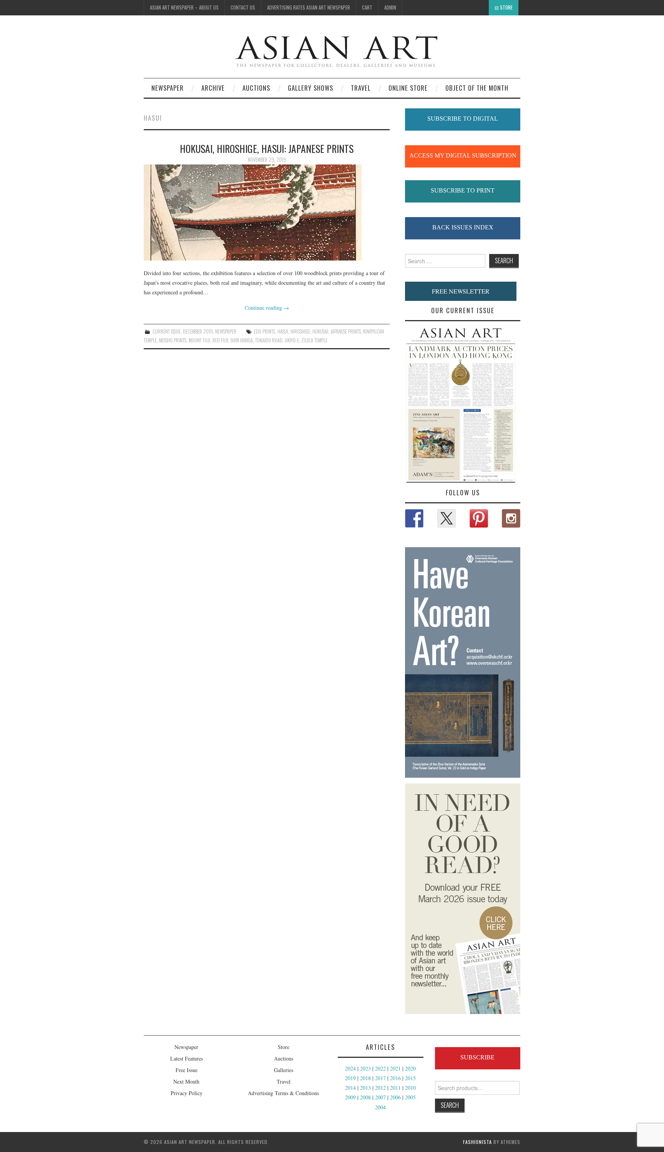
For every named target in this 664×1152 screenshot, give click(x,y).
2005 (410, 1097)
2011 (395, 1087)
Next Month (186, 1081)
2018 (365, 1078)
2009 (350, 1097)
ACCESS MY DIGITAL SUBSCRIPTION (462, 155)
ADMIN (390, 7)
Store (506, 7)
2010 (410, 1087)
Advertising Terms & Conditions (283, 1093)
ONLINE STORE (408, 88)
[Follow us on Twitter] (446, 518)
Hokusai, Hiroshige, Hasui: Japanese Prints (267, 148)
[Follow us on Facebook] (414, 518)
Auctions (283, 1058)
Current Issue (167, 331)
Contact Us (243, 7)
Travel (361, 88)
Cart (367, 7)
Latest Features (186, 1058)
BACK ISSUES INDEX (462, 227)
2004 (380, 1107)
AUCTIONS (256, 88)
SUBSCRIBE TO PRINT (463, 190)
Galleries (283, 1070)
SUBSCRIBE (477, 1057)
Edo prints (264, 331)
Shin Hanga (242, 340)
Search (450, 1105)
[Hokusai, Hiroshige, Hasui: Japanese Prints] (267, 212)
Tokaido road (268, 340)
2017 (380, 1078)
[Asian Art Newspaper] (292, 49)
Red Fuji (220, 340)
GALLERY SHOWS (310, 88)
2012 (380, 1087)
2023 (365, 1068)
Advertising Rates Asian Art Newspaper (308, 7)
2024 (350, 1068)
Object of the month (476, 88)
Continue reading (267, 307)
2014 (350, 1087)
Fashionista (477, 1141)
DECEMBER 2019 (198, 331)
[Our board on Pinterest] (479, 518)
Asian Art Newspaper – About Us (184, 7)
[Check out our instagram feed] (511, 518)
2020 (410, 1068)
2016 (395, 1078)
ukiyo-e (292, 340)
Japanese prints (345, 331)
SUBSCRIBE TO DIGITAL (462, 118)
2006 (395, 1097)
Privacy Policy (187, 1093)
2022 (380, 1068)
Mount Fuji (199, 340)
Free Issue (187, 1070)
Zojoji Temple (314, 340)
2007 (380, 1097)
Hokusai (320, 331)
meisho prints (172, 340)
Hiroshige (300, 331)
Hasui (282, 331)
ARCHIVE (213, 88)
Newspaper (167, 88)
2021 (395, 1068)
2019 (350, 1078)
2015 (410, 1078)
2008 (365, 1097)
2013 (365, 1087)
